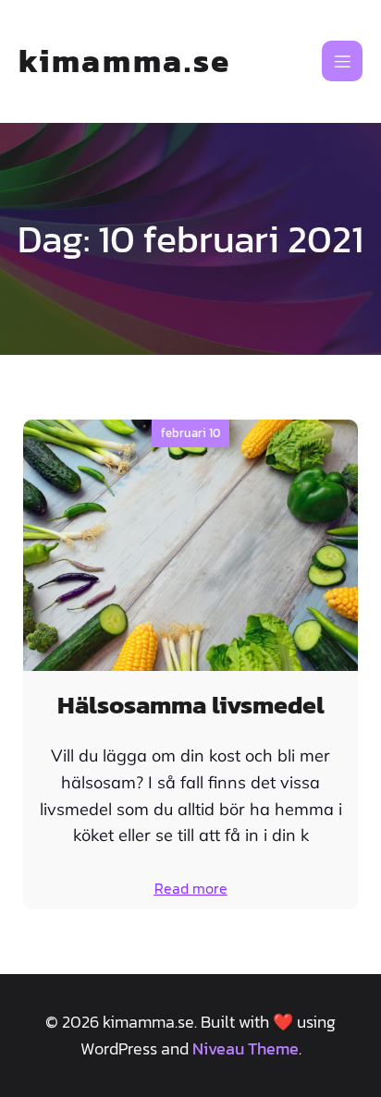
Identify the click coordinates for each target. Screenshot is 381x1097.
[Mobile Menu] (342, 61)
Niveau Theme (245, 1048)
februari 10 (190, 433)
